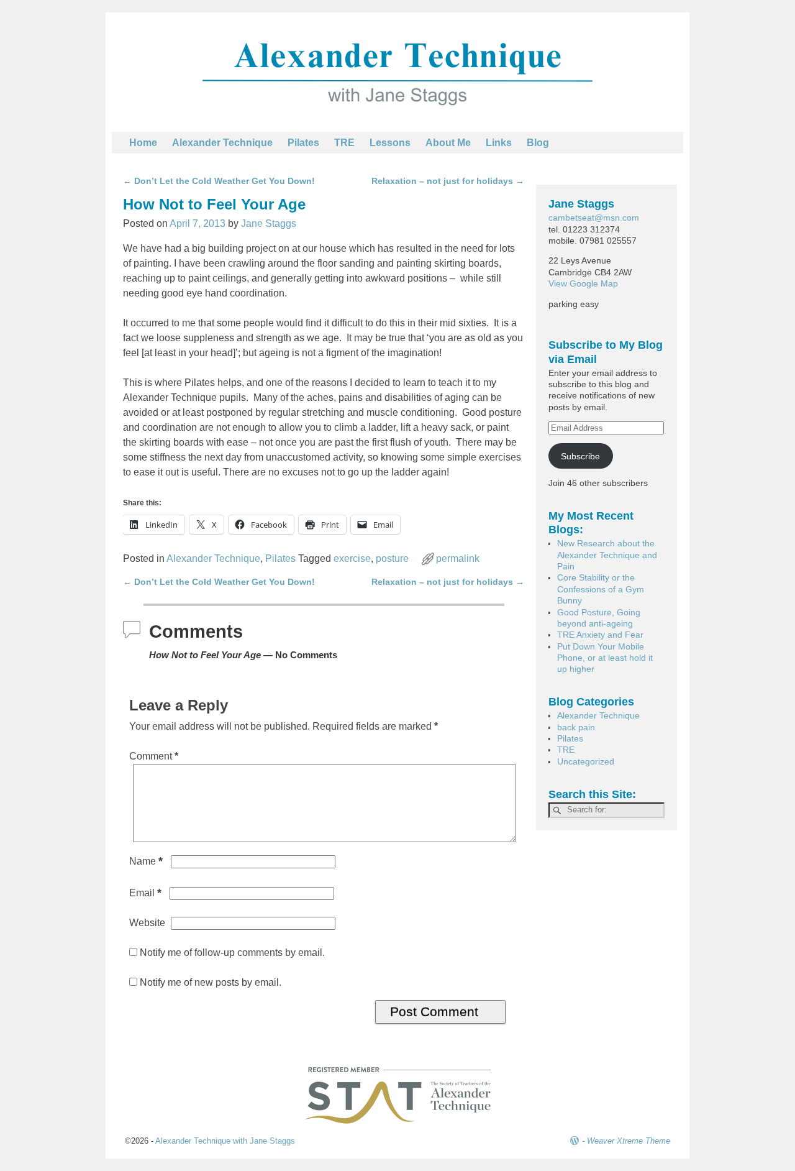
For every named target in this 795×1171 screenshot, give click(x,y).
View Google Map (583, 283)
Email (145, 893)
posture (392, 558)
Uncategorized (585, 761)
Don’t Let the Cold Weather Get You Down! (219, 181)
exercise (352, 558)
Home (143, 142)
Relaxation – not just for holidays (447, 181)
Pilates (303, 142)
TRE (344, 142)
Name (146, 861)
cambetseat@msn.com (593, 218)
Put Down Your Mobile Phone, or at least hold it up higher (605, 657)
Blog (538, 142)
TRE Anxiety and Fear (600, 635)
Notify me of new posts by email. (210, 982)
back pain (576, 727)
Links (499, 142)
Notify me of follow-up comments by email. (232, 952)
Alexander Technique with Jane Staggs (225, 1141)
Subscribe (580, 456)
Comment (153, 756)
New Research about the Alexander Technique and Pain (607, 554)
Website (147, 922)
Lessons (390, 142)
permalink (457, 558)
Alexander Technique (222, 142)
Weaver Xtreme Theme (628, 1141)
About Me (448, 142)
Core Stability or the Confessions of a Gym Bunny (600, 588)
